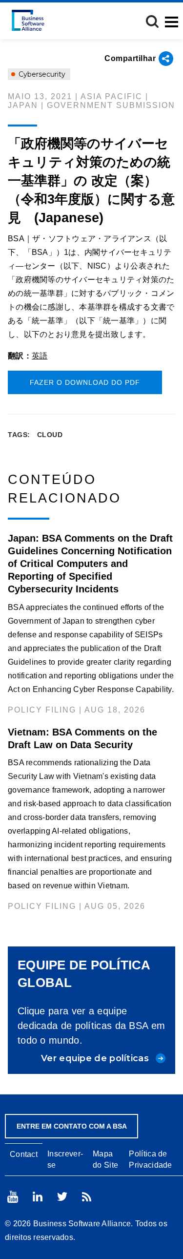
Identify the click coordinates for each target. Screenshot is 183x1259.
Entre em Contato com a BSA (72, 1126)
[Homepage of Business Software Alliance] (28, 20)
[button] (152, 21)
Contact (24, 1154)
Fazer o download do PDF (85, 382)
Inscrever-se (65, 1159)
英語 (40, 356)
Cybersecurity (41, 74)
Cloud (50, 435)
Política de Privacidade (150, 1159)
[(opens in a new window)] (12, 1197)
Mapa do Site (105, 1159)
